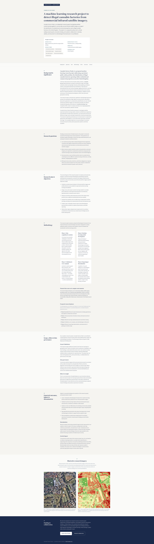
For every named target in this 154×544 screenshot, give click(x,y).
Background (62, 64)
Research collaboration (79, 533)
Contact (90, 64)
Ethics (81, 64)
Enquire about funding (66, 533)
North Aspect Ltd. (69, 541)
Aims (72, 64)
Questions (68, 64)
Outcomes (86, 64)
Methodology (76, 64)
